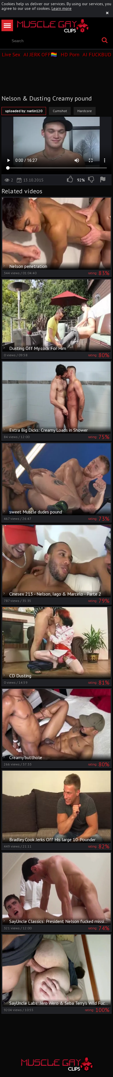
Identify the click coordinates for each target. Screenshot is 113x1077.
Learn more (62, 8)
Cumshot (60, 111)
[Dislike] (91, 180)
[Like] (70, 180)
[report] (103, 180)
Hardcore (84, 111)
